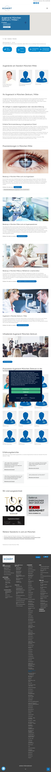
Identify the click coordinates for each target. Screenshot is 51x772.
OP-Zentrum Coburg (30, 582)
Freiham (30, 597)
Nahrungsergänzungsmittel (22, 598)
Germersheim (31, 606)
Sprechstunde (19, 586)
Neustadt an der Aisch (31, 681)
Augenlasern (17, 187)
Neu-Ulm (30, 683)
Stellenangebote (43, 605)
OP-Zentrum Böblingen (30, 576)
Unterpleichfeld (31, 748)
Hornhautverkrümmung (9, 572)
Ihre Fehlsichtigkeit (7, 566)
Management (43, 591)
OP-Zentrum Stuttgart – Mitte (32, 723)
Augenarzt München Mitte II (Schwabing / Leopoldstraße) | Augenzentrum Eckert (22, 537)
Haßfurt (30, 614)
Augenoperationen (22, 236)
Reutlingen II (31, 709)
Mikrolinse (7, 595)
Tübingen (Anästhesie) (31, 742)
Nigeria (29, 757)
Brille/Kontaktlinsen (20, 595)
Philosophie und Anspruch (44, 594)
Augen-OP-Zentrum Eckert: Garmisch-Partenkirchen (31, 665)
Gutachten (18, 597)
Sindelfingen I (31, 734)
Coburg (29, 583)
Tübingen (30, 740)
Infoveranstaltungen (44, 566)
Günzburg (30, 612)
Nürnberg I (30, 689)
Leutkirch (30, 652)
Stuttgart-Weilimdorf (30, 725)
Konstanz (30, 639)
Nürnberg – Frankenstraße (31, 693)
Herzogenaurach (31, 622)
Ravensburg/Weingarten (33, 701)
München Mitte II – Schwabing (32, 674)
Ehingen (30, 585)
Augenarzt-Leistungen (22, 325)
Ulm (29, 746)
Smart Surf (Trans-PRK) (7, 582)
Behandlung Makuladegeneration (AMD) (20, 575)
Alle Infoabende (7, 361)
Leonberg (30, 651)
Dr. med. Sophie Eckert (43, 585)
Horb (29, 629)
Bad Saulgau (31, 571)
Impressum (41, 609)
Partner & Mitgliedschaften (44, 601)
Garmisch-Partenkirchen (31, 602)
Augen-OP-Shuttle (44, 572)
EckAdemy (42, 589)
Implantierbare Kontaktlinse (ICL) (8, 592)
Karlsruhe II (30, 638)
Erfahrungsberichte (44, 568)
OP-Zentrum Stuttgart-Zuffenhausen (31, 731)
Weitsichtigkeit (7, 571)
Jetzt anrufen (8, 49)
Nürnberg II (30, 690)
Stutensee (30, 716)
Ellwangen (30, 587)
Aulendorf (30, 568)
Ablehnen (25, 392)
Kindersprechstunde (20, 600)
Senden (29, 712)
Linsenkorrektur (7, 589)
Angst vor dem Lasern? (8, 587)
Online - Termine (22, 50)
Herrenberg (30, 617)
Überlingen (30, 744)
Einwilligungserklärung (45, 576)
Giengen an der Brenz (31, 609)
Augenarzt (17, 584)
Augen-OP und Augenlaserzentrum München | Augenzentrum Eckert (19, 538)
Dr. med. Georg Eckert (43, 588)
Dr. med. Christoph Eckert (44, 582)
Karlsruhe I (30, 636)
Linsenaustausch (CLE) (8, 597)
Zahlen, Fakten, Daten (43, 598)
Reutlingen (30, 707)
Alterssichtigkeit (7, 574)
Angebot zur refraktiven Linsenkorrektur (26, 281)
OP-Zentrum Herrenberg (30, 620)
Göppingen (30, 610)
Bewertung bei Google (9, 469)
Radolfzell (30, 699)
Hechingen (30, 615)
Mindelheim (30, 661)
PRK (6, 584)
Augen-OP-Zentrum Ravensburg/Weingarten (33, 704)
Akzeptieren (25, 389)
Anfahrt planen (6, 27)
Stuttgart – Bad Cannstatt (31, 718)
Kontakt (38, 557)
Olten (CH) (30, 698)
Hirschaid (30, 623)
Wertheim (30, 754)
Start (5, 38)
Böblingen (30, 573)
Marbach (30, 659)
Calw (29, 579)
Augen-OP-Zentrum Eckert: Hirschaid (31, 626)
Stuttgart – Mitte (32, 720)
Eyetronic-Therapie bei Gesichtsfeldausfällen (20, 603)
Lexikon (42, 577)
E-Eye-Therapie (19, 605)
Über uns (41, 580)
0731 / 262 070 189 (46, 0)
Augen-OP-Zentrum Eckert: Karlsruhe (31, 633)
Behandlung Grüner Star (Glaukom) (18, 572)
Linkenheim (30, 656)
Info (40, 565)
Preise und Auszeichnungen (43, 604)
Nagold (29, 678)
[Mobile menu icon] (47, 8)
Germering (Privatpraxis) (31, 604)
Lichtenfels (30, 654)
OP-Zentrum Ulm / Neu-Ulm (31, 685)
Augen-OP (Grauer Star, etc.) (19, 566)
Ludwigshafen (31, 658)
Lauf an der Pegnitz (30, 647)
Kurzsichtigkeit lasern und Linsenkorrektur (7, 568)
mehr (25, 395)
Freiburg (30, 595)
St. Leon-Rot (30, 738)
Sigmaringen (31, 714)
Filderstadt (30, 592)
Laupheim (30, 649)
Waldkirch (30, 752)
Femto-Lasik (7, 580)
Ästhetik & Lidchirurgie (18, 582)
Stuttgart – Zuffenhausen (31, 728)
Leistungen (5, 577)
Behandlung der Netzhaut (19, 579)
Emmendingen (31, 589)
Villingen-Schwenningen (31, 750)
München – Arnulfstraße (31, 668)
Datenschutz (42, 611)
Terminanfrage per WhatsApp (45, 49)
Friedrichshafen (31, 599)
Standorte (10, 38)
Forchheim (30, 594)
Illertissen (30, 630)
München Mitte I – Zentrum (32, 671)
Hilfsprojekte (43, 607)
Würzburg (30, 755)
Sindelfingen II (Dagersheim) (31, 736)
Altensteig (30, 566)
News (41, 574)
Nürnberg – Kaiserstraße (31, 696)
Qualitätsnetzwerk (44, 596)
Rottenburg (30, 711)
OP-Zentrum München (30, 677)
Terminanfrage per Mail (35, 49)
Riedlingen (30, 705)
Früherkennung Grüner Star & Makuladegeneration (20, 589)
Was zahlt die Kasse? (43, 570)
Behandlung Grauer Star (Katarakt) (18, 568)
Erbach (29, 590)
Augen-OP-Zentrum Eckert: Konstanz (31, 642)
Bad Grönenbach (31, 569)
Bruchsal (30, 577)
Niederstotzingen (32, 687)
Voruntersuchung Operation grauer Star (20, 592)
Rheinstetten (31, 645)
